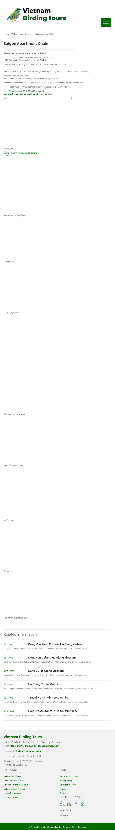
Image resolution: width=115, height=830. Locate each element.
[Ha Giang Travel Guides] (15, 684)
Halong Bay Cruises (12, 793)
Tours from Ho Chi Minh (14, 780)
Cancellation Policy (68, 784)
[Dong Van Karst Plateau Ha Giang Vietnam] (15, 644)
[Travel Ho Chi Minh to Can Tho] (15, 697)
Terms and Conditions (69, 776)
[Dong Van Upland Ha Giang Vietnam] (15, 657)
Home (6, 33)
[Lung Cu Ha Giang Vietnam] (15, 670)
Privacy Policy (66, 780)
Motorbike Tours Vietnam (14, 788)
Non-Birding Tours (11, 797)
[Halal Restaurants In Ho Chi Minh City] (15, 711)
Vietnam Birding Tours (28, 751)
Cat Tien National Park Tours (16, 784)
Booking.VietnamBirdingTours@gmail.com (35, 746)
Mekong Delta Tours (12, 776)
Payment (64, 788)
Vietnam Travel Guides (21, 33)
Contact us (64, 793)
